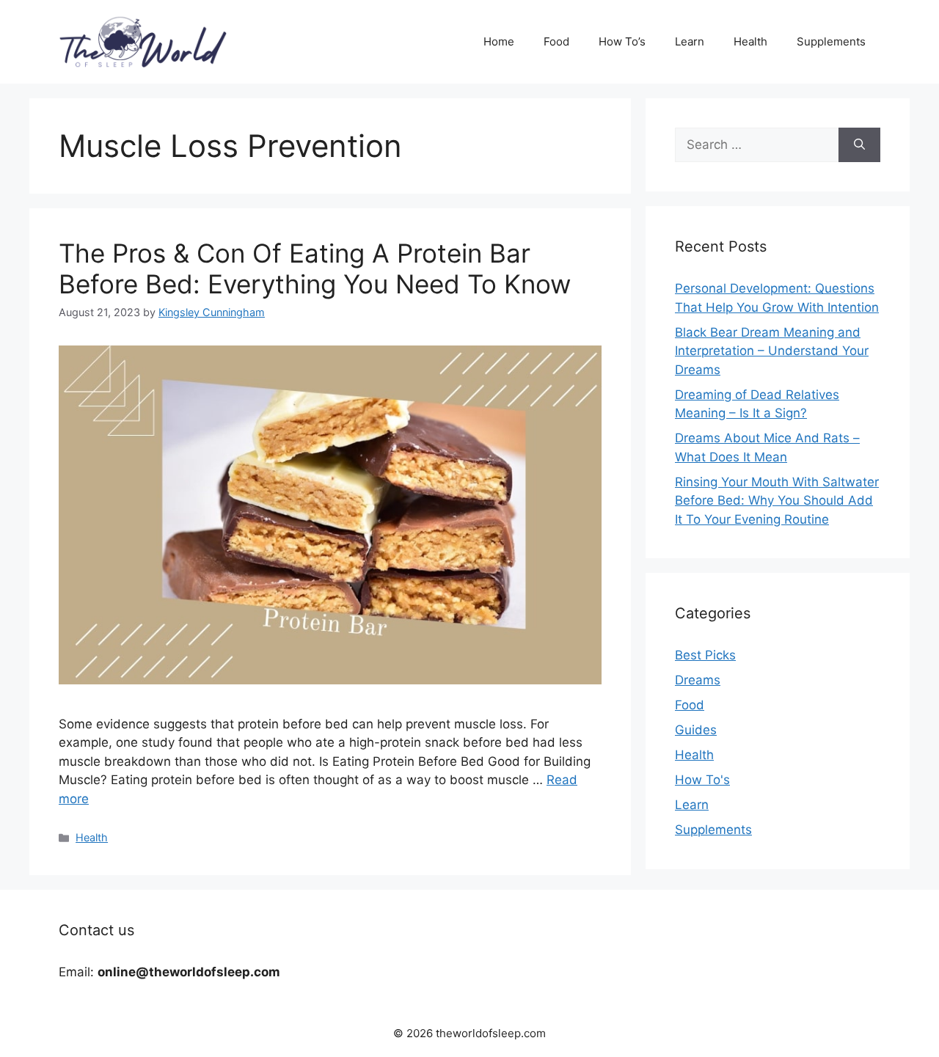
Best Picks (705, 655)
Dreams (697, 680)
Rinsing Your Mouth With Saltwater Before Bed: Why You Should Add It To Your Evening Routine (777, 501)
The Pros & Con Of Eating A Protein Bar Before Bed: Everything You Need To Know (315, 268)
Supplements (831, 41)
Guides (696, 730)
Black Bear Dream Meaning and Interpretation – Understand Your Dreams (772, 351)
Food (556, 41)
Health (750, 41)
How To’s (622, 41)
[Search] (859, 145)
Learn (689, 41)
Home (498, 41)
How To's (702, 779)
